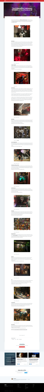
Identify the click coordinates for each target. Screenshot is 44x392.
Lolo (11, 279)
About (25, 385)
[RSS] (36, 0)
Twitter (33, 386)
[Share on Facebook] (19, 364)
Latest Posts (19, 385)
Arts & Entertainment (10, 354)
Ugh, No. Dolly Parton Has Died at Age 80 (10, 359)
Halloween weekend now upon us (23, 19)
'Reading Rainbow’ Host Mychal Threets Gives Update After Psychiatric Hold (10, 361)
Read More (29, 379)
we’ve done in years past (14, 21)
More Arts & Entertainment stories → (10, 364)
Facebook (33, 385)
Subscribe (26, 372)
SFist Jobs (18, 386)
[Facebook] (34, 0)
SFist (5, 384)
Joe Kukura (14, 378)
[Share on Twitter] (18, 364)
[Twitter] (35, 0)
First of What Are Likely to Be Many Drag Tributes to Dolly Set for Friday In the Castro (10, 357)
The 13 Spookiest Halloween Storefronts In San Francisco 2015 (20, 329)
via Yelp (18, 140)
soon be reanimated (15, 235)
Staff (25, 386)
